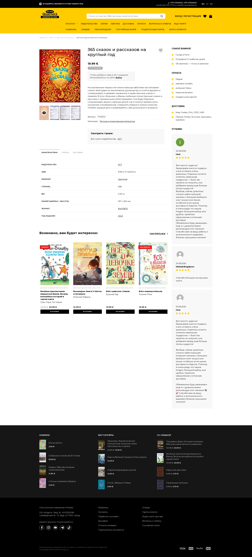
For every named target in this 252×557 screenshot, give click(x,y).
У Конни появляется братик (62, 481)
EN (211, 4)
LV (207, 4)
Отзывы (146, 507)
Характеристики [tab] (49, 152)
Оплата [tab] (65, 152)
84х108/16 (123, 208)
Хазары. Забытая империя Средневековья (61, 468)
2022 (120, 216)
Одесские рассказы (176, 470)
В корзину (54, 311)
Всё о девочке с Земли (118, 291)
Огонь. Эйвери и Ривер (119, 483)
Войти (119, 77)
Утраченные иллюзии (177, 483)
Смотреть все (157, 233)
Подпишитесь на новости (111, 530)
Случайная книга (150, 525)
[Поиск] (161, 16)
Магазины (103, 507)
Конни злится (55, 443)
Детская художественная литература (117, 121)
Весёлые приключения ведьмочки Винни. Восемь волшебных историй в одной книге (54, 295)
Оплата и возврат (107, 525)
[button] (211, 16)
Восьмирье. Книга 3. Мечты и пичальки (87, 292)
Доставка (103, 521)
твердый (122, 179)
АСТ (120, 139)
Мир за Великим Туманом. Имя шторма (126, 457)
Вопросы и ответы (151, 521)
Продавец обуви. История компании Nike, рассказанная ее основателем (184, 442)
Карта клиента (149, 512)
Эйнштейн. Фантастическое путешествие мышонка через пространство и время (122, 443)
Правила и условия (108, 516)
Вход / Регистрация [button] (188, 16)
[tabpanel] (104, 190)
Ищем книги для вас (152, 516)
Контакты (103, 512)
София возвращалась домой (121, 470)
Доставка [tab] (78, 152)
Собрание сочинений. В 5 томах (64, 455)
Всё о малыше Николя (150, 291)
